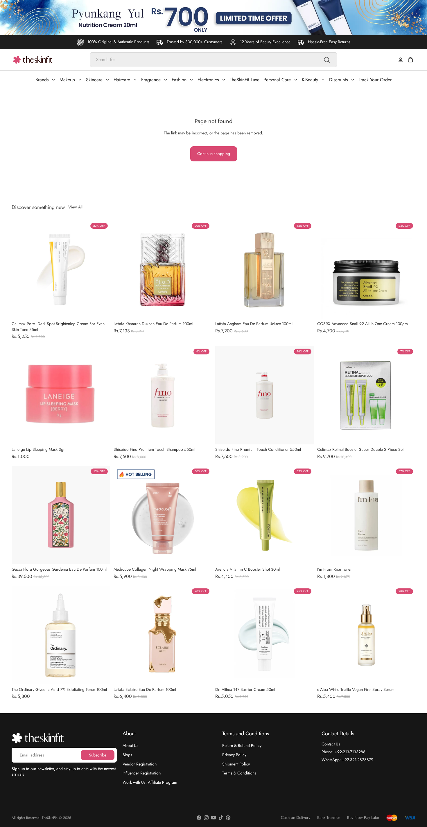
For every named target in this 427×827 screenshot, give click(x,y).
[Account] (401, 60)
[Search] (327, 60)
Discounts (338, 79)
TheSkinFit (49, 817)
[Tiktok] (221, 817)
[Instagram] (206, 817)
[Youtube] (213, 817)
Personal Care (277, 79)
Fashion (179, 79)
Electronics (208, 79)
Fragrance (151, 79)
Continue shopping (213, 153)
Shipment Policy (236, 764)
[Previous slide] (20, 270)
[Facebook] (199, 817)
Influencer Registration (142, 773)
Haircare (122, 79)
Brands (42, 79)
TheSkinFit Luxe (244, 79)
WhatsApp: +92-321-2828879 (347, 759)
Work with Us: (150, 782)
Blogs (127, 755)
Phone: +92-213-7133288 (343, 752)
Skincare (94, 79)
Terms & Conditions (239, 773)
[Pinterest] (228, 817)
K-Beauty (310, 79)
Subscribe (97, 755)
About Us (130, 745)
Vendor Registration (140, 764)
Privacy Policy (234, 755)
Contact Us (331, 744)
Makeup (67, 79)
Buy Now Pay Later (363, 817)
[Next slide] (101, 270)
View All (75, 207)
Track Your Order (375, 79)
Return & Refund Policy (241, 745)
